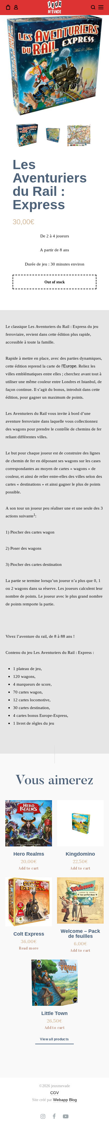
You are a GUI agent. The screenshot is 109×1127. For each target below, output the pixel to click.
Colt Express (28, 934)
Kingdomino (80, 854)
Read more (29, 948)
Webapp (60, 1099)
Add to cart (28, 868)
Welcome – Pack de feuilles (80, 933)
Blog (73, 1099)
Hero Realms (28, 854)
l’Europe (68, 366)
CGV (54, 1093)
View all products (54, 1039)
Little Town (54, 1013)
